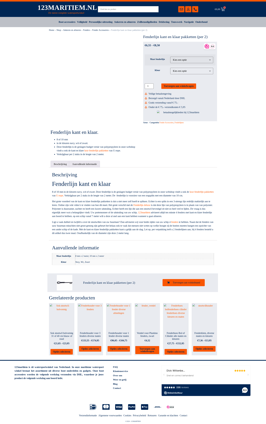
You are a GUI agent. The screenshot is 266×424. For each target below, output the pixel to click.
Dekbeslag (164, 22)
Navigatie (189, 22)
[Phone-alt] (195, 9)
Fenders (86, 30)
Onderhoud (201, 22)
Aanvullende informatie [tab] (84, 164)
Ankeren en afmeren (125, 22)
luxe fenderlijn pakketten (96, 150)
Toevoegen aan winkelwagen (179, 86)
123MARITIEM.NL (67, 7)
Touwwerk (176, 22)
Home (51, 30)
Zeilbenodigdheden (147, 22)
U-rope (59, 195)
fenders (174, 222)
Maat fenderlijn (157, 59)
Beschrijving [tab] (60, 164)
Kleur (157, 70)
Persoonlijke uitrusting (101, 22)
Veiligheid (82, 22)
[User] (188, 9)
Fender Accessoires (100, 30)
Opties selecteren (61, 351)
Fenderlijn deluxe (141, 205)
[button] (184, 282)
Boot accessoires (67, 22)
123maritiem (144, 212)
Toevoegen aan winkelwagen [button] (147, 350)
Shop (58, 30)
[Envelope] (181, 9)
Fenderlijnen (179, 123)
